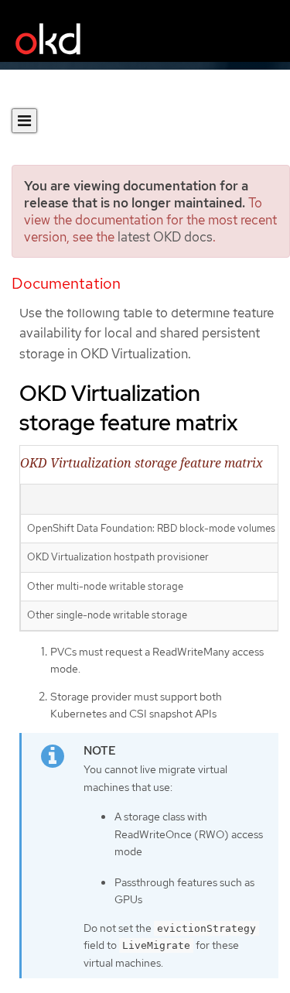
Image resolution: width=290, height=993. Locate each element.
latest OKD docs (165, 236)
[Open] (24, 120)
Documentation (66, 283)
